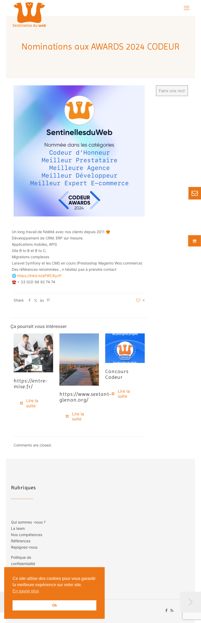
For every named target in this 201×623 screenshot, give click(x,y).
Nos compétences (26, 534)
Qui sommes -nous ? (28, 522)
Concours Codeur (117, 374)
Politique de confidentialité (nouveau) (23, 563)
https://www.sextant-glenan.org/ (85, 397)
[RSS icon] (172, 610)
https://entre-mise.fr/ (31, 384)
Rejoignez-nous (24, 547)
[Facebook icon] (166, 610)
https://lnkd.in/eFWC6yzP (39, 275)
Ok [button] (54, 605)
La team (18, 528)
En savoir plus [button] (26, 591)
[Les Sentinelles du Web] (29, 14)
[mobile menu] (186, 7)
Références (20, 541)
